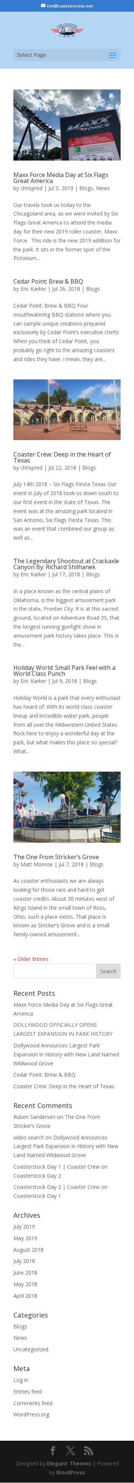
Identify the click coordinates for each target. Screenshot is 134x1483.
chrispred (31, 188)
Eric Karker (33, 288)
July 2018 (24, 1260)
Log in (20, 1379)
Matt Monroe (36, 864)
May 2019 (25, 1238)
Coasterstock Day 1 (37, 1195)
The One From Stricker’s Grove (56, 857)
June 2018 (25, 1272)
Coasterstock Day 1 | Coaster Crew (56, 1166)
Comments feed (32, 1403)
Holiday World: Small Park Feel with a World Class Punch (64, 670)
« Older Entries (30, 958)
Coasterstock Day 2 (37, 1175)
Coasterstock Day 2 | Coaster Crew (56, 1186)
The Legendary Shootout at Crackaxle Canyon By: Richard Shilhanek (66, 564)
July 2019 (24, 1226)
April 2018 (25, 1295)
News (103, 188)
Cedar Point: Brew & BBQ (48, 281)
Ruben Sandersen (34, 1116)
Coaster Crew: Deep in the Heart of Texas (62, 457)
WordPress (70, 1472)
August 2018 (28, 1249)
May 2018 (25, 1284)
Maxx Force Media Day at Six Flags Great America (60, 178)
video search (28, 1137)
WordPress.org (31, 1414)
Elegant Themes (69, 1463)
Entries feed (27, 1391)
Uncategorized (30, 1349)
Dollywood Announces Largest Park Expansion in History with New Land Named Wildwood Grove (66, 1054)
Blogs (86, 188)
